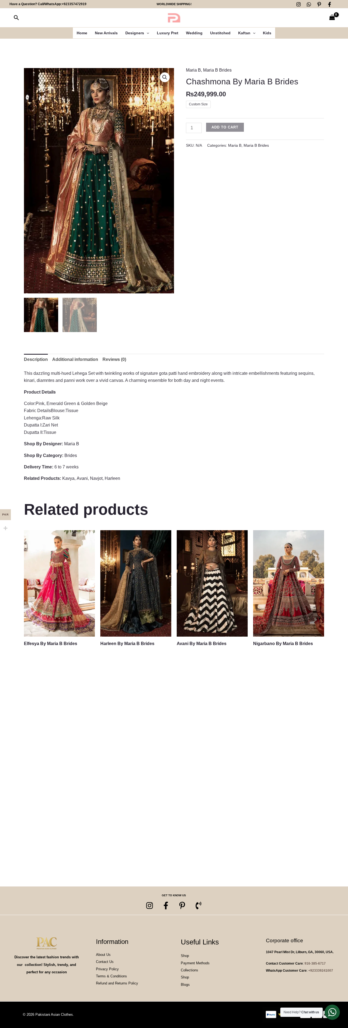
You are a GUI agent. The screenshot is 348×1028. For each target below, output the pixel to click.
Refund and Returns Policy (117, 983)
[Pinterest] (319, 4)
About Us (103, 955)
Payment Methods (195, 963)
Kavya (68, 478)
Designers (134, 33)
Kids (267, 33)
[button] (16, 18)
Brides (70, 455)
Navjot (96, 478)
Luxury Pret (167, 33)
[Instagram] (298, 4)
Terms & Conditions (111, 976)
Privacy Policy (107, 969)
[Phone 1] (198, 905)
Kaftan (244, 33)
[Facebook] (329, 4)
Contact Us (105, 962)
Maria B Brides (217, 70)
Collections (189, 970)
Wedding (194, 33)
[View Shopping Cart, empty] (332, 18)
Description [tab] (36, 359)
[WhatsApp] (308, 4)
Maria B (193, 70)
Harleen (112, 478)
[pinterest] (182, 905)
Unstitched (220, 33)
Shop (185, 956)
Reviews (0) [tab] (114, 359)
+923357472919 (74, 4)
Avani (82, 478)
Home (82, 33)
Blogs (185, 985)
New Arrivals (106, 33)
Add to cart (225, 127)
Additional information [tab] (75, 359)
